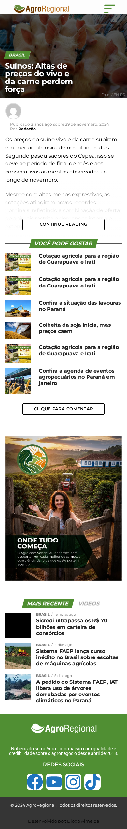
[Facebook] (35, 782)
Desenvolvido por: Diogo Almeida (63, 820)
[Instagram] (73, 782)
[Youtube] (54, 782)
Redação (27, 128)
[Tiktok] (92, 782)
